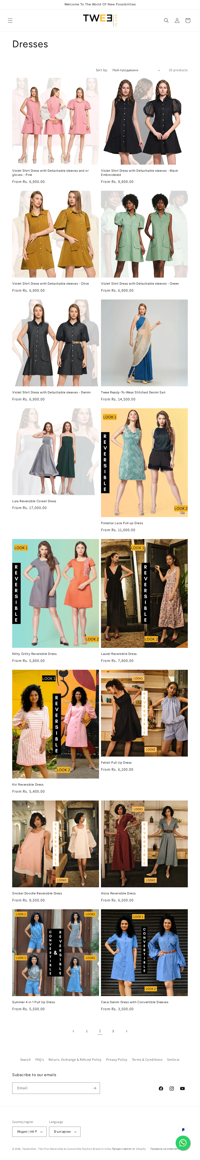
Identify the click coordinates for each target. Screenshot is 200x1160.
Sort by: (102, 70)
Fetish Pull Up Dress (116, 762)
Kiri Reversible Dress (28, 784)
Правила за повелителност (169, 1148)
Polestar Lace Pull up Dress (122, 523)
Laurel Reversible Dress (119, 654)
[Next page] (126, 1031)
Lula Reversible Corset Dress (34, 501)
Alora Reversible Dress (118, 893)
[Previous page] (73, 1031)
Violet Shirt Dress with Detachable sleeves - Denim (51, 392)
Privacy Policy (116, 1059)
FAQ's (39, 1059)
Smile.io (173, 1059)
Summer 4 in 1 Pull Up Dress (33, 1002)
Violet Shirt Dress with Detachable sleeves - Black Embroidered (139, 173)
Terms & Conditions (147, 1059)
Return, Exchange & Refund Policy (75, 1059)
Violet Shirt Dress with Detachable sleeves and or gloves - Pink (50, 173)
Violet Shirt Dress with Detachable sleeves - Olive (50, 283)
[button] (10, 20)
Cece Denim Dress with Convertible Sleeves (135, 1002)
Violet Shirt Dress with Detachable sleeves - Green (140, 283)
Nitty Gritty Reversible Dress (34, 654)
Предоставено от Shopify (129, 1148)
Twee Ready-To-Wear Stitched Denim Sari (133, 392)
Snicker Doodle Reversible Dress (37, 893)
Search (25, 1059)
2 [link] (100, 1030)
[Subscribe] (94, 1088)
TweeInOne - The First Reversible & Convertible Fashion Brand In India (66, 1148)
